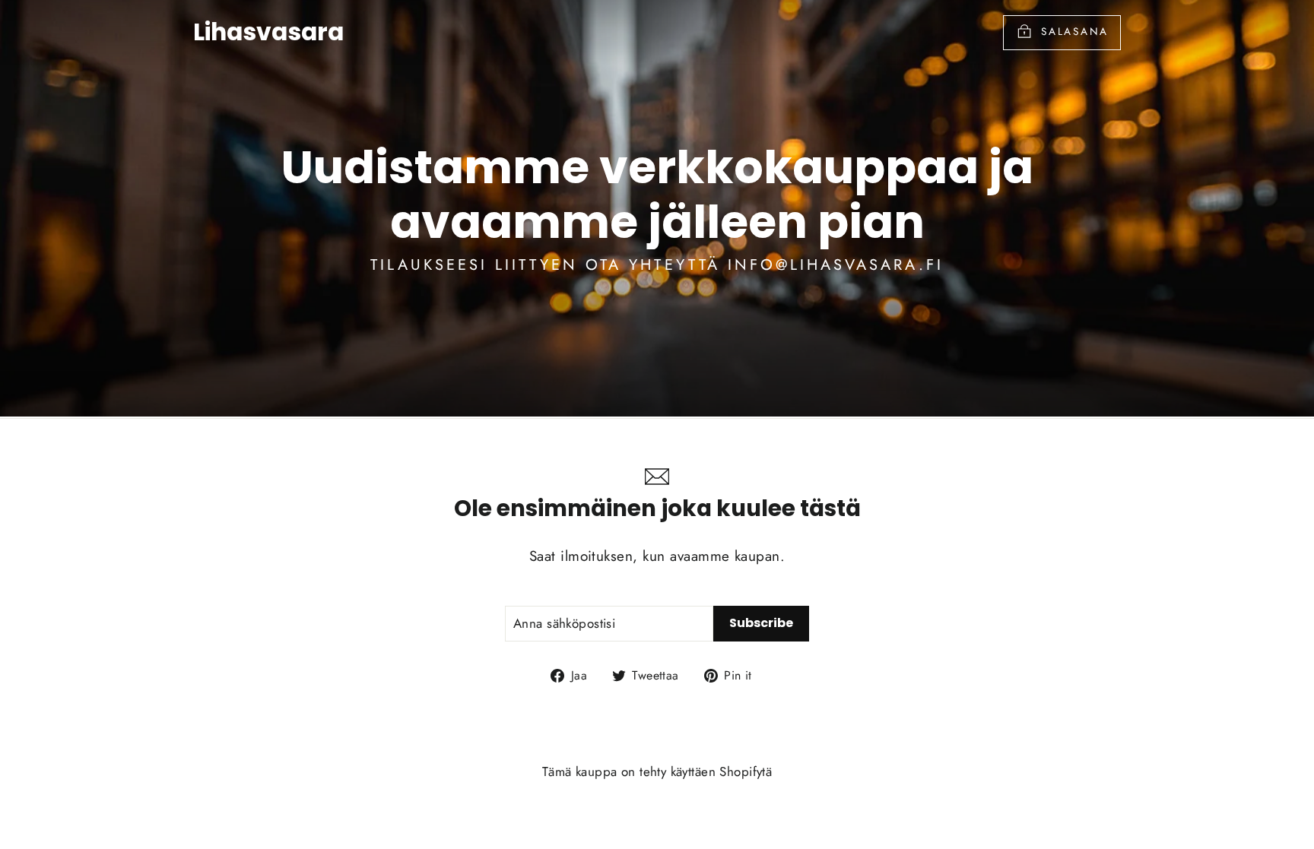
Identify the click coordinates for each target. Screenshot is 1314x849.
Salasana (1075, 31)
